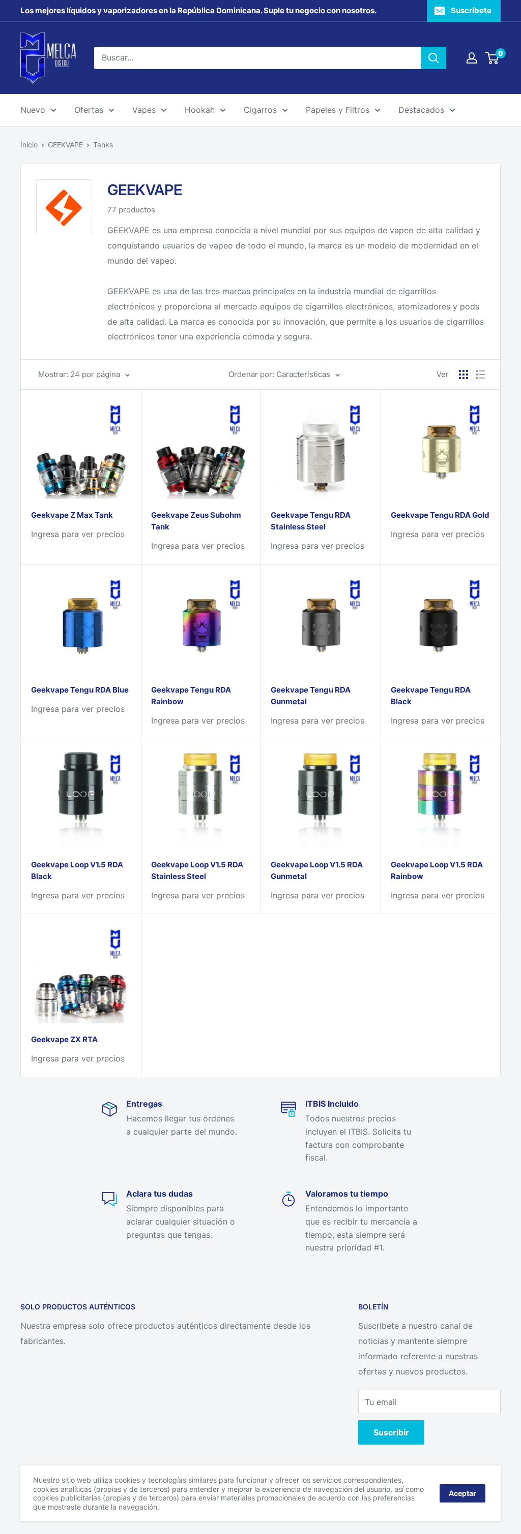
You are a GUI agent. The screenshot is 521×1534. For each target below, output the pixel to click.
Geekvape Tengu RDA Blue (80, 690)
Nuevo (32, 110)
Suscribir (391, 1432)
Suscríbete (471, 10)
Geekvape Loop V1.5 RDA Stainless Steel (197, 870)
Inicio (29, 144)
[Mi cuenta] (472, 58)
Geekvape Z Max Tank (72, 515)
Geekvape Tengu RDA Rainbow (191, 695)
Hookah (200, 110)
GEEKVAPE (65, 144)
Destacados (421, 110)
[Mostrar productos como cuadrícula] (463, 374)
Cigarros (260, 110)
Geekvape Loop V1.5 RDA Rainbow (437, 870)
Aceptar (462, 1493)
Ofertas (88, 110)
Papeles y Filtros (337, 110)
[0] (492, 58)
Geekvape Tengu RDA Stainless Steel (311, 520)
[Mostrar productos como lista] (480, 374)
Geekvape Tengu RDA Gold (440, 515)
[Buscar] (433, 58)
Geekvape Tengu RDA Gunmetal (311, 695)
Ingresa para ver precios (78, 534)
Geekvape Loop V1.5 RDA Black (77, 870)
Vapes (144, 110)
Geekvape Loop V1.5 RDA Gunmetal (317, 870)
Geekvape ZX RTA (64, 1039)
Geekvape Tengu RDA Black (431, 695)
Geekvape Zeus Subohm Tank (196, 520)
